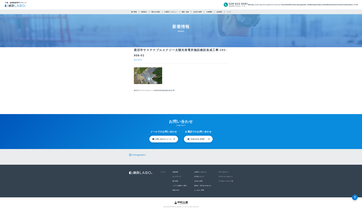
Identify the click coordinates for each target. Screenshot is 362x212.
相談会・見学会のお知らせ (202, 185)
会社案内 (219, 12)
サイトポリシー (224, 172)
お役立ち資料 (197, 12)
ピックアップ (177, 176)
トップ (229, 12)
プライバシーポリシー (226, 176)
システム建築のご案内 (180, 185)
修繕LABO (176, 190)
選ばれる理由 (155, 12)
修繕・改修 (185, 12)
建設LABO (16, 6)
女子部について (199, 176)
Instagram (138, 155)
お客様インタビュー (171, 12)
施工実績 (134, 12)
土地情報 (209, 12)
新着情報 (175, 172)
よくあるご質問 (199, 190)
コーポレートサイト (225, 181)
